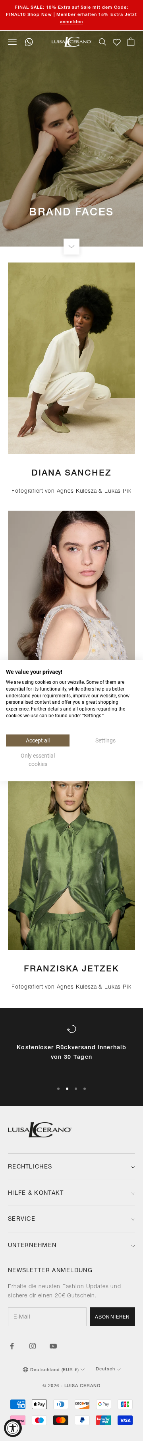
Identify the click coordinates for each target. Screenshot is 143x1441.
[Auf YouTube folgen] (53, 1346)
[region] (71, 1049)
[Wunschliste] (117, 42)
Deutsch (105, 1369)
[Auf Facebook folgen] (12, 1346)
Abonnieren (112, 1317)
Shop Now (39, 15)
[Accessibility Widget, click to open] (13, 1428)
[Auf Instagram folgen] (33, 1346)
